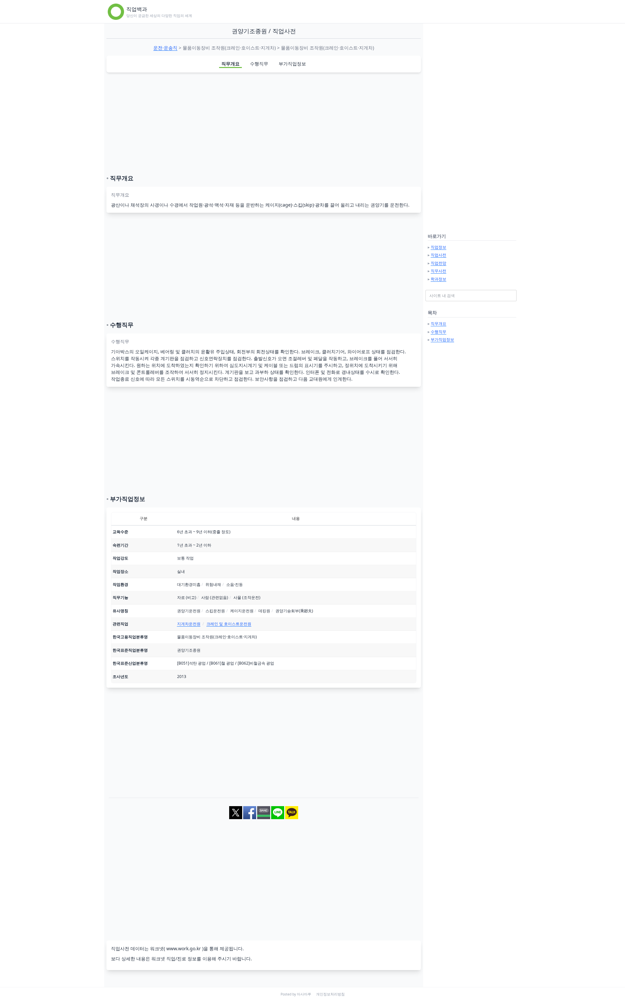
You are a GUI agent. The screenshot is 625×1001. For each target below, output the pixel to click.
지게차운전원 (189, 624)
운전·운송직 (165, 48)
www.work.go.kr (183, 948)
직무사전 (438, 271)
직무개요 (230, 64)
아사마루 (304, 994)
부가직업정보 (292, 64)
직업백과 (136, 9)
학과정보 (438, 279)
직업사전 (438, 255)
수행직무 (259, 64)
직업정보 (438, 247)
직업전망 (438, 263)
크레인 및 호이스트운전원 (228, 624)
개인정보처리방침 (330, 994)
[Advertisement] (263, 123)
